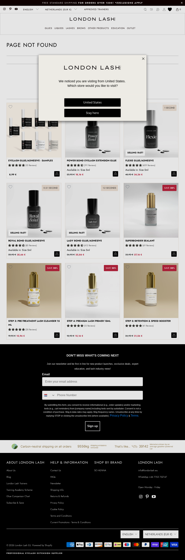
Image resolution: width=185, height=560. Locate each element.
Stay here (92, 113)
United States (92, 103)
